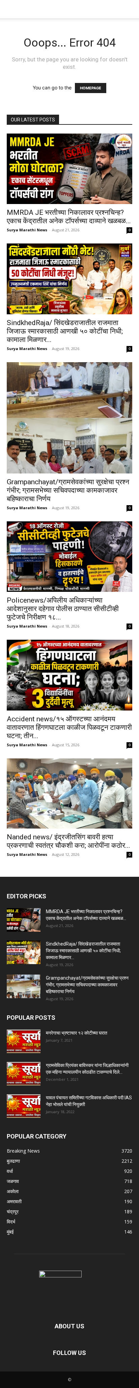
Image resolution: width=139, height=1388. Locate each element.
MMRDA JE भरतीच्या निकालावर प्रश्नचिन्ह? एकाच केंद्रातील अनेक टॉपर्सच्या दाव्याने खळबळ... (69, 216)
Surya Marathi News (27, 229)
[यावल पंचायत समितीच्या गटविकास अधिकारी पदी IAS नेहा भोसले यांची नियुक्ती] (23, 1106)
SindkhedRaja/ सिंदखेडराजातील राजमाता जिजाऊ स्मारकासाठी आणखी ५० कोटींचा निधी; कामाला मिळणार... (65, 331)
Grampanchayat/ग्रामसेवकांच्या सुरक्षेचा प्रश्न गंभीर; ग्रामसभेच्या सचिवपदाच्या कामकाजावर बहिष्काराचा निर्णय (68, 490)
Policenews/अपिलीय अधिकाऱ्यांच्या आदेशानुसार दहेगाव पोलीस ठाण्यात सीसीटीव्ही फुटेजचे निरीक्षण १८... (63, 608)
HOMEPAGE (90, 88)
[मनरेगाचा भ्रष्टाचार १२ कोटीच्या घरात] (23, 1041)
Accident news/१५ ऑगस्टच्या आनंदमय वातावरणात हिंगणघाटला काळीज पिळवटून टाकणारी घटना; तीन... (69, 727)
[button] (11, 9)
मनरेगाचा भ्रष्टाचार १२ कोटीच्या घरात (76, 1033)
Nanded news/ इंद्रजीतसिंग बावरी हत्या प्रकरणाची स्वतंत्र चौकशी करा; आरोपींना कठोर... (68, 841)
